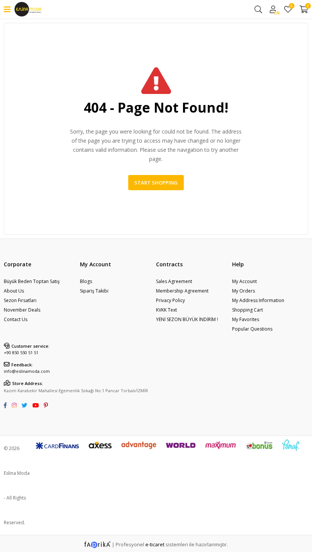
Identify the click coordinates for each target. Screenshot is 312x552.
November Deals (22, 310)
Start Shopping (156, 182)
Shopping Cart (247, 310)
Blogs (86, 281)
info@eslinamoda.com (27, 371)
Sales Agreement (174, 281)
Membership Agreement (182, 291)
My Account (244, 281)
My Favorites (291, 7)
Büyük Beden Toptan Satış (32, 281)
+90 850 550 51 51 (21, 352)
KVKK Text (166, 310)
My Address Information (258, 300)
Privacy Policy (170, 300)
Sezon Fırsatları (20, 300)
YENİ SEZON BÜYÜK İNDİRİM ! (187, 319)
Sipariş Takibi (94, 291)
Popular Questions (252, 329)
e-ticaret (154, 544)
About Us (14, 291)
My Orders (243, 291)
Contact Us (15, 319)
